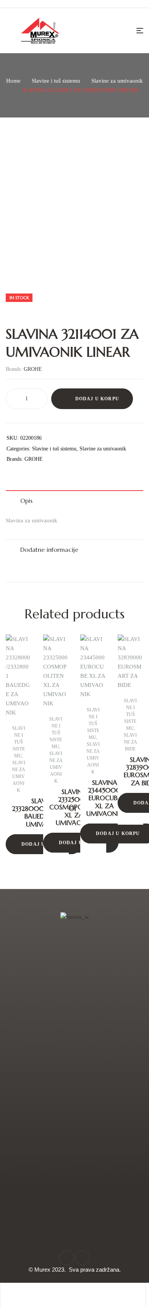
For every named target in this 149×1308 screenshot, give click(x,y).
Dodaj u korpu (97, 398)
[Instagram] (82, 1258)
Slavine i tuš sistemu (56, 81)
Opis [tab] (26, 500)
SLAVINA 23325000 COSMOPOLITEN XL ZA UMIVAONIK (74, 807)
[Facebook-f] (66, 1258)
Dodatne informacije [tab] (49, 549)
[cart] (110, 1295)
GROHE (33, 369)
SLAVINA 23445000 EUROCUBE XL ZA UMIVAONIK (104, 798)
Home (13, 81)
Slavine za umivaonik (117, 81)
